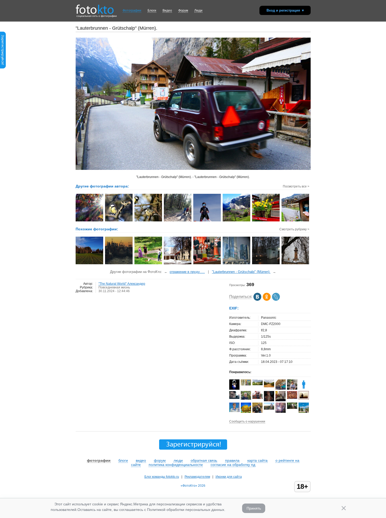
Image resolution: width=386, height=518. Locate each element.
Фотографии (132, 10)
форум (160, 460)
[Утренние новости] (148, 264)
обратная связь (204, 460)
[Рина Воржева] (269, 386)
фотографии (99, 460)
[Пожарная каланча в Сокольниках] (295, 264)
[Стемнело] (266, 264)
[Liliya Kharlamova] (292, 408)
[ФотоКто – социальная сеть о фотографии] (95, 7)
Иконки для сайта (229, 477)
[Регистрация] (3, 67)
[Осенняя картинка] (90, 264)
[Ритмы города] (237, 264)
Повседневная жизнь (114, 287)
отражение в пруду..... (187, 272)
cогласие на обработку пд (233, 465)
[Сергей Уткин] (257, 398)
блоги (123, 460)
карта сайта (257, 460)
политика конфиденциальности (176, 465)
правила (232, 460)
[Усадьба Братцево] (178, 264)
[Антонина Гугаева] (257, 384)
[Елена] (304, 398)
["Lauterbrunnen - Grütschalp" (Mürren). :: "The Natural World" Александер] (207, 221)
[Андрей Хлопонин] (269, 408)
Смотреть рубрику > (294, 229)
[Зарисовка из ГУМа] (207, 264)
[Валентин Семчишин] (246, 398)
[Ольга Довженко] (234, 411)
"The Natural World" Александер (121, 284)
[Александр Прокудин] (234, 398)
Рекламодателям (197, 477)
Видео (167, 10)
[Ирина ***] (280, 401)
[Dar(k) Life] (234, 388)
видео (141, 460)
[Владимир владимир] (246, 384)
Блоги (152, 10)
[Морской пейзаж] (119, 264)
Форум (183, 10)
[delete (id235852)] (304, 388)
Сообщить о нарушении (247, 421)
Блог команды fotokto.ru (161, 477)
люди (178, 460)
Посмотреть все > (296, 186)
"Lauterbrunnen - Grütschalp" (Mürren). (241, 272)
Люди (198, 10)
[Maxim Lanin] (292, 398)
